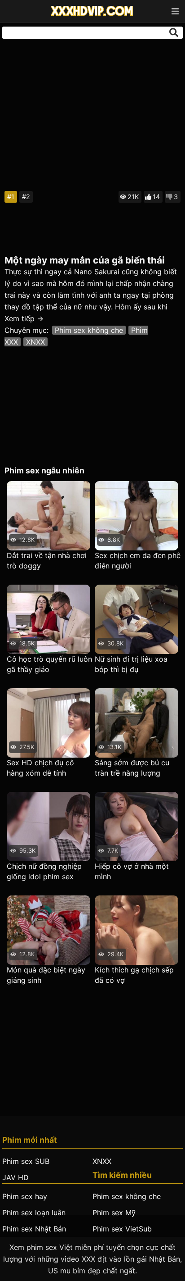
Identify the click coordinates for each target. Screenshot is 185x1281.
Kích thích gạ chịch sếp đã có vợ (134, 975)
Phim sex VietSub (122, 1228)
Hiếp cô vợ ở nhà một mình (132, 871)
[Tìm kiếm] (173, 32)
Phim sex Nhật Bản (34, 1228)
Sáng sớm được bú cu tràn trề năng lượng (132, 767)
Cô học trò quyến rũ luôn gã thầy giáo (49, 664)
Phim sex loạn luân (34, 1212)
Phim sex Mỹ (114, 1212)
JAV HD (15, 1177)
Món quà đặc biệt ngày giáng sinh (46, 975)
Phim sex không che (89, 330)
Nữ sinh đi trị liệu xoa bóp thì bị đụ (131, 664)
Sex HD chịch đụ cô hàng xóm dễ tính (40, 767)
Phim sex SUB (25, 1161)
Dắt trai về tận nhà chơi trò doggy (47, 560)
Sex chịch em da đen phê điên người (138, 560)
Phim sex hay (24, 1196)
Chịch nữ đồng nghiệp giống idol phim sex (44, 871)
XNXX (35, 341)
